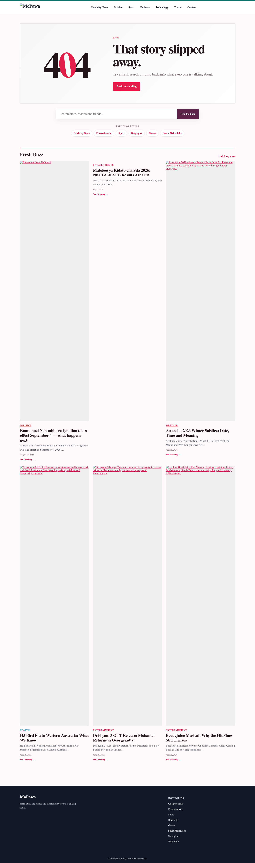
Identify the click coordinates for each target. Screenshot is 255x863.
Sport (131, 7)
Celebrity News (99, 7)
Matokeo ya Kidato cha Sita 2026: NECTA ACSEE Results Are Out (121, 172)
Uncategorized (103, 165)
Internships (173, 841)
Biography (136, 133)
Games (152, 133)
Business (145, 7)
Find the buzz (188, 114)
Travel (177, 7)
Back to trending (127, 86)
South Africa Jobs (172, 133)
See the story (28, 459)
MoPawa (28, 797)
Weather (172, 425)
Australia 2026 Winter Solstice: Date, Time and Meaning (197, 432)
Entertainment (104, 133)
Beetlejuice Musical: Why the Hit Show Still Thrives (199, 737)
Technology (162, 7)
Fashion (118, 7)
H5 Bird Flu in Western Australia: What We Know (54, 737)
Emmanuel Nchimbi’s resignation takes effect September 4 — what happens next (53, 435)
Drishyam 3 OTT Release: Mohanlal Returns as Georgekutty (124, 737)
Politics (25, 425)
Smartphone (174, 836)
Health (25, 730)
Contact (191, 7)
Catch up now (226, 156)
